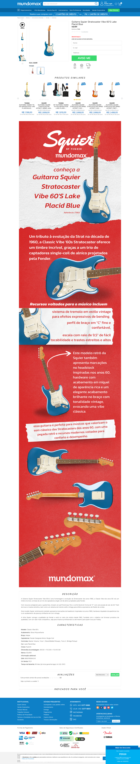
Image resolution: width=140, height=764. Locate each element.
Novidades (86, 10)
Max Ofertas (113, 10)
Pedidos (46, 714)
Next (22, 63)
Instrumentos (63, 10)
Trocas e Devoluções (50, 719)
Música (28, 17)
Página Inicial (20, 17)
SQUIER (74, 27)
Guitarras (54, 17)
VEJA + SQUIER (33, 62)
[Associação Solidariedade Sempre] (75, 745)
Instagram (78, 712)
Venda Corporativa (98, 10)
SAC (74, 719)
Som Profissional (75, 10)
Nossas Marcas (22, 709)
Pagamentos (48, 712)
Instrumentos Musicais (37, 17)
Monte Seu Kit (52, 10)
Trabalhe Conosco (23, 712)
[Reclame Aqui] (67, 739)
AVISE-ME (84, 58)
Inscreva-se (116, 721)
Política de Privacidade (24, 714)
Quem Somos (21, 704)
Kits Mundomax (40, 10)
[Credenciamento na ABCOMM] (84, 733)
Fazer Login (108, 3)
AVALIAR (115, 675)
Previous (22, 19)
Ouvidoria (20, 719)
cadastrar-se (109, 5)
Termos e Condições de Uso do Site (29, 717)
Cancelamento (48, 707)
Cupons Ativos (48, 717)
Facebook (77, 716)
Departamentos (26, 10)
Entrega (46, 709)
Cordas (47, 17)
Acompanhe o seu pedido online (54, 704)
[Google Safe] (74, 733)
